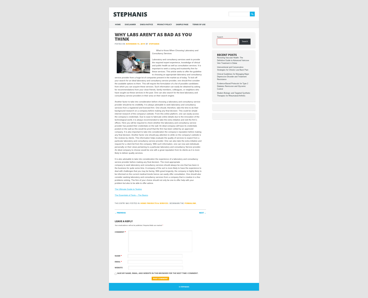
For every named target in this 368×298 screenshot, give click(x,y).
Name (118, 255)
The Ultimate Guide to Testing (128, 189)
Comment (120, 232)
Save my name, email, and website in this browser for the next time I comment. (157, 273)
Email (118, 261)
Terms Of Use (198, 24)
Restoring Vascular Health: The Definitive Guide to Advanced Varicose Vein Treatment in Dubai (233, 60)
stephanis (130, 14)
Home (118, 24)
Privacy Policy (164, 24)
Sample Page (182, 24)
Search (220, 37)
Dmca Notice (146, 24)
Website (119, 267)
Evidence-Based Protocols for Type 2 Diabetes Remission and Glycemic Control (232, 86)
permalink (190, 203)
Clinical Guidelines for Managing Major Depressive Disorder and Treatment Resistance (233, 77)
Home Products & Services (154, 203)
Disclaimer (130, 24)
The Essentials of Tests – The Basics (131, 195)
